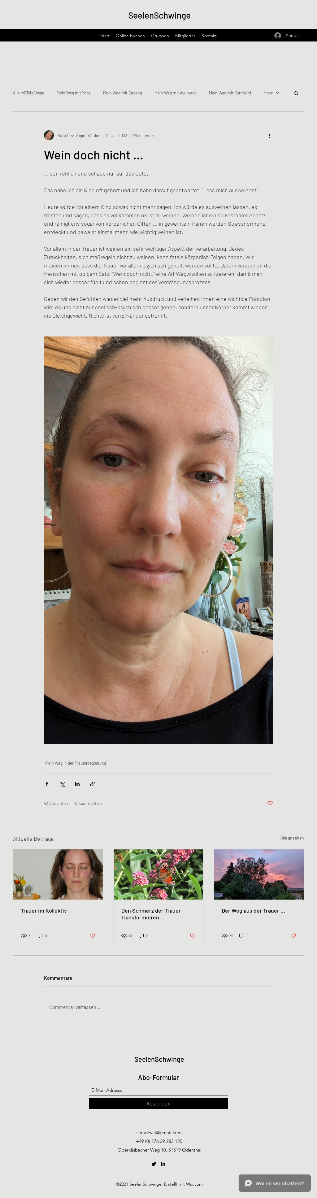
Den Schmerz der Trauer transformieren (151, 914)
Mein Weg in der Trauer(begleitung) (76, 763)
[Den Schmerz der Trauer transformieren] (158, 874)
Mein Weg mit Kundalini (230, 92)
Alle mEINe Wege (28, 92)
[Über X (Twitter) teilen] (62, 784)
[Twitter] (154, 1164)
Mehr (268, 92)
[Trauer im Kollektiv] (58, 874)
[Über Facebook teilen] (47, 784)
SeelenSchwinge (159, 15)
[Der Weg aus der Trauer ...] (259, 874)
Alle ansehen (292, 837)
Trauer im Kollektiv (44, 910)
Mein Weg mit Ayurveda (175, 92)
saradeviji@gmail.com (159, 1132)
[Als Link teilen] (92, 784)
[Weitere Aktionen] (269, 135)
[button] (296, 92)
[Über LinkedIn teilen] (77, 784)
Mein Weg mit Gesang (122, 92)
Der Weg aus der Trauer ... (253, 910)
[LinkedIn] (163, 1164)
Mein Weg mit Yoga (74, 92)
